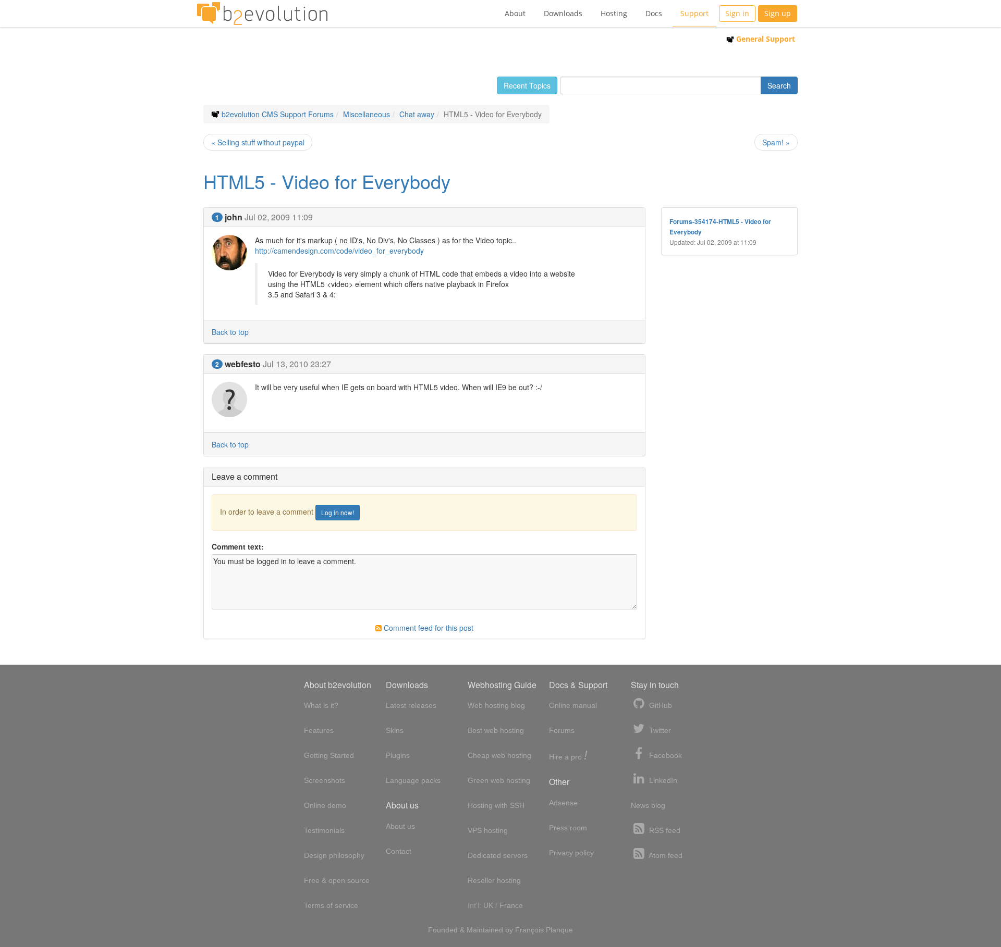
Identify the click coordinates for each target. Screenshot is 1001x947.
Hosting (614, 13)
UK (488, 905)
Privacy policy (571, 853)
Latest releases (411, 705)
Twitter (659, 730)
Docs (653, 13)
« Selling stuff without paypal (257, 142)
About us (400, 826)
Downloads (563, 13)
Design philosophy (334, 855)
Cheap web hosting (499, 755)
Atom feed (664, 855)
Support (694, 13)
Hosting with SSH (496, 805)
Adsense (563, 803)
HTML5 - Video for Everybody (326, 181)
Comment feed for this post (427, 627)
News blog (648, 805)
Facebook (664, 755)
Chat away (416, 114)
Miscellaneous (366, 114)
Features (319, 730)
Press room (568, 828)
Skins (395, 730)
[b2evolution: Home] (262, 14)
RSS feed (663, 830)
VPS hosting (488, 830)
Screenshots (324, 780)
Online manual (573, 705)
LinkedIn (662, 780)
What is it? (321, 705)
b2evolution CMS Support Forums (278, 114)
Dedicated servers (498, 855)
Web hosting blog (496, 705)
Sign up (777, 13)
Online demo (325, 805)
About (515, 13)
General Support (764, 39)
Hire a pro (568, 756)
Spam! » (776, 142)
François (529, 930)
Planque (559, 930)
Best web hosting (496, 730)
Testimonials (324, 830)
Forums (562, 730)
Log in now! (337, 512)
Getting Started (329, 755)
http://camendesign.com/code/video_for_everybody (339, 250)
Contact (398, 851)
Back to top (230, 332)
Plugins (398, 755)
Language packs (413, 780)
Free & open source (337, 880)
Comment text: (238, 546)
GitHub (659, 705)
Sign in (737, 13)
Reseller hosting (494, 880)
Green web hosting (499, 780)
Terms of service (331, 905)
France (511, 905)
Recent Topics (527, 85)
